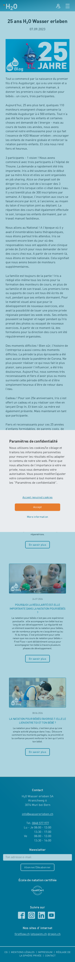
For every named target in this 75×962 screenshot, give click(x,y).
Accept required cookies (37, 497)
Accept (37, 507)
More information (37, 517)
